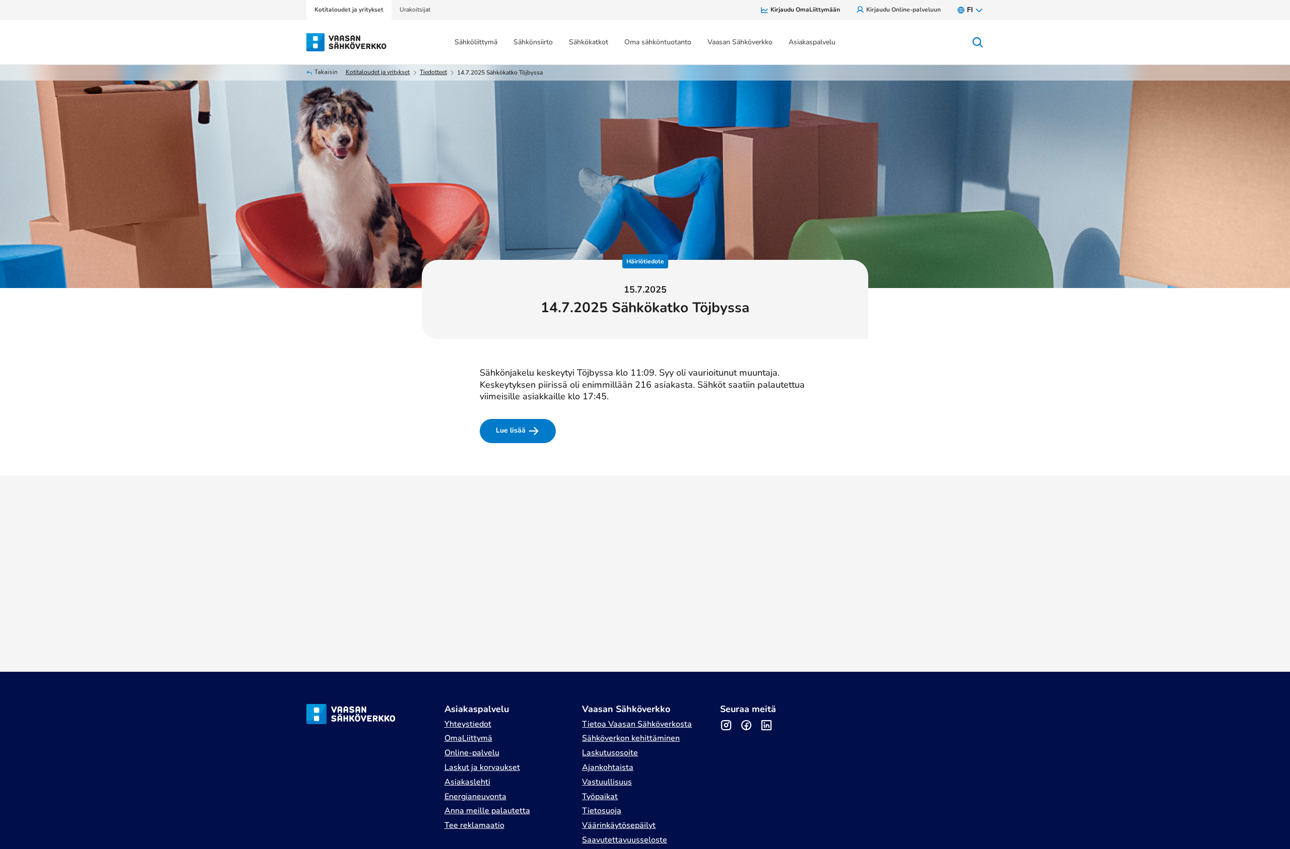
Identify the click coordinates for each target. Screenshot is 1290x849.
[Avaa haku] (978, 42)
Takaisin (326, 72)
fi (970, 10)
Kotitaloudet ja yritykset (378, 72)
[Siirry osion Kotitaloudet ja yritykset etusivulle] (347, 41)
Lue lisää (511, 430)
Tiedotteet (433, 72)
